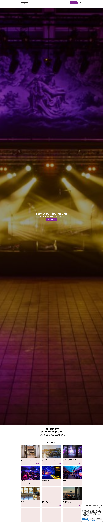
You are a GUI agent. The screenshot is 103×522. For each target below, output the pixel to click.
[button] (101, 505)
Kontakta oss (73, 2)
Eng (81, 2)
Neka (92, 518)
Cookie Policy (89, 520)
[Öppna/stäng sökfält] (68, 3)
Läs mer (37, 463)
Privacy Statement (93, 520)
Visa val (98, 518)
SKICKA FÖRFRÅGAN (51, 219)
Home (21, 6)
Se (79, 2)
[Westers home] (24, 3)
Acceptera (85, 518)
